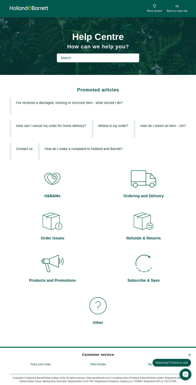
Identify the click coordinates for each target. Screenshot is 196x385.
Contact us (24, 149)
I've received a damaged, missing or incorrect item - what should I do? (69, 103)
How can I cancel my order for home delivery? (51, 126)
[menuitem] (40, 364)
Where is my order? (113, 126)
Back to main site (177, 10)
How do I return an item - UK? (163, 126)
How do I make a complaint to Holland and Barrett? (83, 149)
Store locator (154, 10)
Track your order (40, 364)
